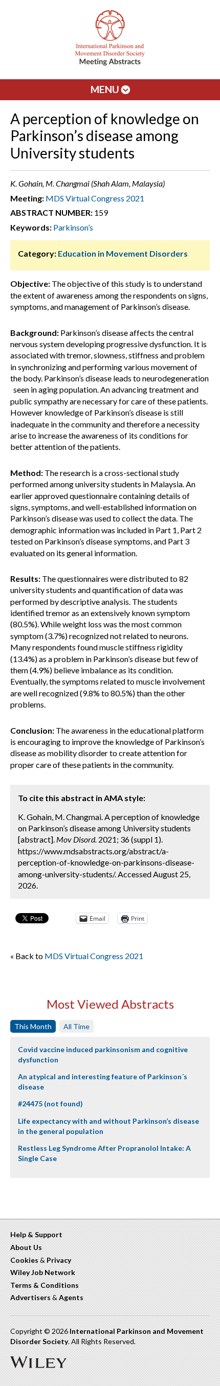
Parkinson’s (73, 227)
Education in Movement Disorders (123, 253)
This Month (33, 1026)
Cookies (24, 1260)
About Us (26, 1247)
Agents (71, 1297)
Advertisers (30, 1297)
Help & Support (36, 1234)
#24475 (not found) (50, 1103)
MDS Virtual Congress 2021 (95, 198)
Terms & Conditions (44, 1285)
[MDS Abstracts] (110, 63)
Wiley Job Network (42, 1272)
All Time (76, 1026)
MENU (106, 89)
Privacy (59, 1260)
